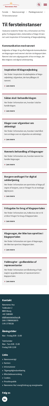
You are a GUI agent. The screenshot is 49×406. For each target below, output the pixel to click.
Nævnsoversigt (10, 359)
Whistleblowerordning (13, 374)
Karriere (7, 363)
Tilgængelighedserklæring (14, 370)
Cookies (7, 378)
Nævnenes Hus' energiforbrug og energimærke (23, 385)
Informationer (9, 367)
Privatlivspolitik (10, 381)
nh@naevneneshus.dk (11, 317)
